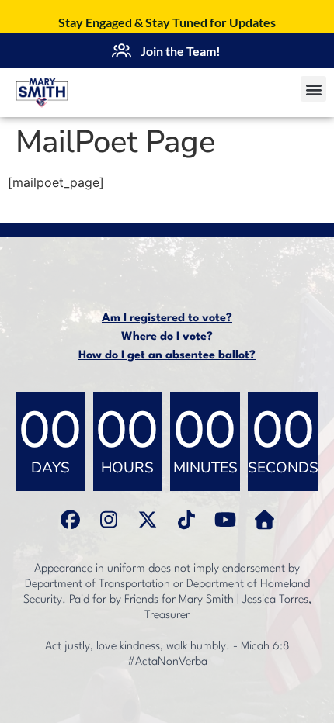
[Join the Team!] (121, 51)
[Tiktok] (186, 519)
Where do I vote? (167, 337)
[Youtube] (225, 519)
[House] (264, 519)
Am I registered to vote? (167, 318)
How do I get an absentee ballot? (167, 356)
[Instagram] (108, 519)
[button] (313, 89)
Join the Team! (181, 50)
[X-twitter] (147, 519)
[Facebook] (69, 519)
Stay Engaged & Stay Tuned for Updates (167, 22)
